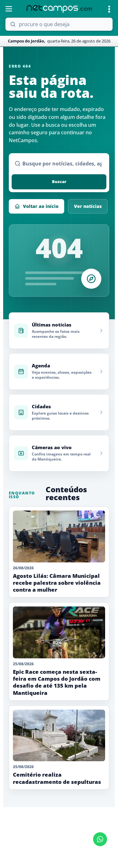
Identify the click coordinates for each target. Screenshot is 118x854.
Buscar (59, 181)
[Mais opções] (109, 9)
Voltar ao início (41, 206)
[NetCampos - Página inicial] (59, 9)
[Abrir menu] (9, 9)
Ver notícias (88, 206)
